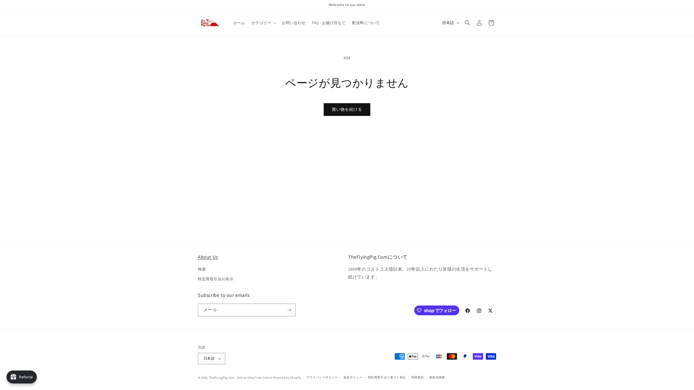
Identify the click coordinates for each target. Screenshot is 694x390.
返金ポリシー (352, 377)
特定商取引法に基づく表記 (387, 377)
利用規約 (417, 377)
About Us (208, 257)
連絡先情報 (437, 377)
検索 (202, 269)
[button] (263, 22)
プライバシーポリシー (322, 377)
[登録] (289, 310)
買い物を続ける (347, 109)
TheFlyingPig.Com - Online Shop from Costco (240, 377)
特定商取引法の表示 (215, 279)
